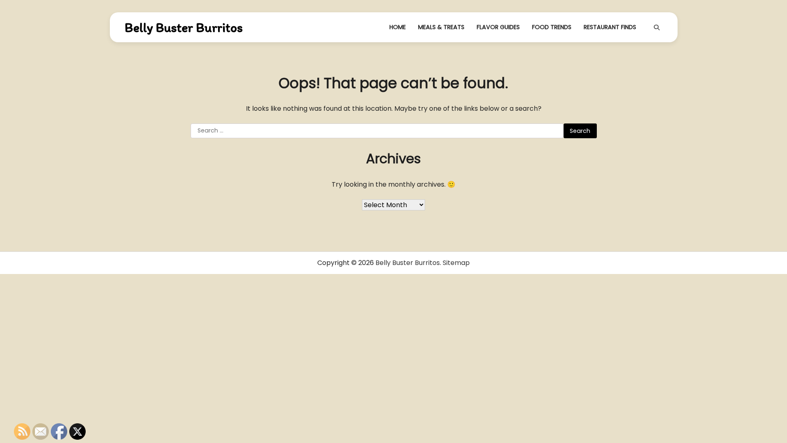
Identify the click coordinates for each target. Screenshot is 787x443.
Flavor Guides (498, 27)
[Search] (657, 27)
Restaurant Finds (610, 27)
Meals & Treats (441, 27)
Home (397, 27)
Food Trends (551, 27)
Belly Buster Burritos (184, 27)
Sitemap (456, 262)
